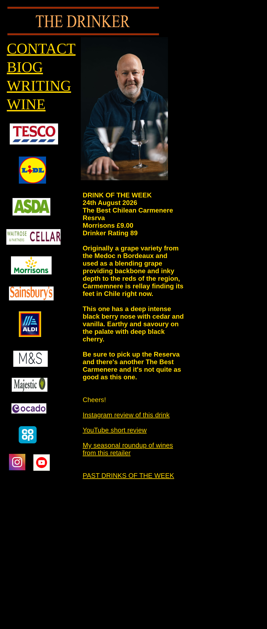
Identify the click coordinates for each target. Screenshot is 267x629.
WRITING (39, 85)
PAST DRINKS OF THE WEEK (128, 475)
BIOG (25, 67)
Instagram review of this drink (126, 415)
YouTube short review (115, 430)
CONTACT (41, 48)
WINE (26, 104)
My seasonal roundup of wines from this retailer (128, 449)
